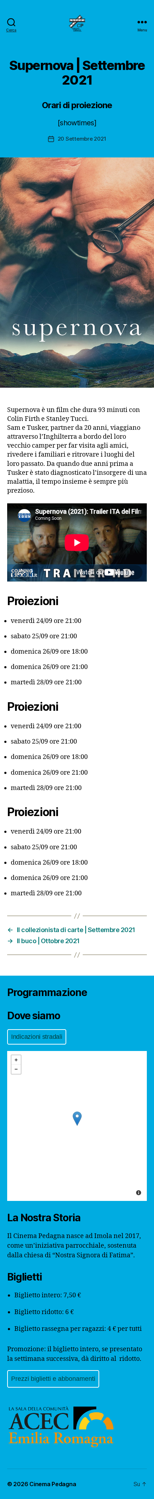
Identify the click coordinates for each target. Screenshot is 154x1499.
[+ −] (77, 1126)
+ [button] (16, 1060)
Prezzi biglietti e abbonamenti (53, 1378)
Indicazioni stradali (36, 1036)
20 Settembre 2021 (82, 138)
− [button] (16, 1069)
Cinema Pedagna (52, 1484)
